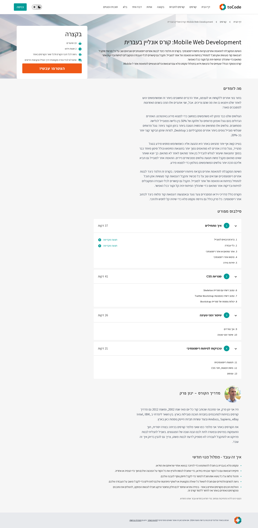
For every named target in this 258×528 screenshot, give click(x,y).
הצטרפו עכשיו (52, 68)
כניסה (20, 7)
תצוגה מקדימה (110, 239)
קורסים (223, 21)
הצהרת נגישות (135, 520)
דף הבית (237, 21)
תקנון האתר (152, 520)
